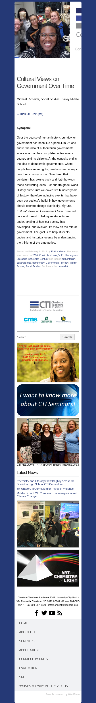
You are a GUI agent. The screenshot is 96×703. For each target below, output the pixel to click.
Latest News (27, 472)
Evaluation (28, 668)
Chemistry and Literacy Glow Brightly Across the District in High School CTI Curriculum (46, 483)
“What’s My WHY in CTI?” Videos (43, 686)
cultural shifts (24, 262)
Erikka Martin (58, 251)
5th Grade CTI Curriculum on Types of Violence (45, 488)
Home (23, 623)
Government (52, 262)
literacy (64, 262)
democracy (38, 262)
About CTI (27, 632)
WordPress (74, 694)
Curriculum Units (48, 255)
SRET (23, 677)
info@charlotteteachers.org (63, 605)
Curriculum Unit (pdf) (30, 114)
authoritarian (68, 259)
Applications (29, 650)
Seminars (27, 641)
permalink (63, 266)
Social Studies (33, 266)
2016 (35, 255)
